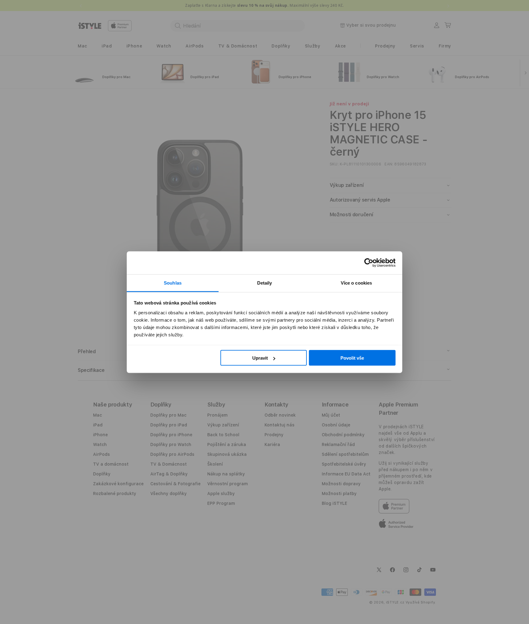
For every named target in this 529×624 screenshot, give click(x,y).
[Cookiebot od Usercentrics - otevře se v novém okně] (369, 262)
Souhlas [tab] (173, 282)
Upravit (260, 358)
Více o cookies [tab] (356, 282)
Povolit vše (352, 358)
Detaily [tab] (264, 282)
